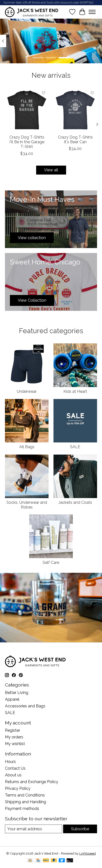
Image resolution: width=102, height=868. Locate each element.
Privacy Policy (17, 788)
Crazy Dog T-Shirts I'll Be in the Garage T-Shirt (26, 142)
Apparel (12, 699)
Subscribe (80, 829)
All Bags (26, 446)
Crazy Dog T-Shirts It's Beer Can (75, 139)
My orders (14, 737)
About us (13, 775)
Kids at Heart (75, 391)
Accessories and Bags (25, 706)
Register (12, 730)
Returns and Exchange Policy (31, 781)
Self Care (51, 562)
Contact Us (15, 768)
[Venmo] (62, 860)
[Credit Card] (38, 860)
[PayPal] (46, 860)
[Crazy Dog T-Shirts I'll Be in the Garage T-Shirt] (27, 110)
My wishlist (15, 743)
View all (51, 170)
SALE (75, 446)
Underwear (27, 391)
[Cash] (30, 860)
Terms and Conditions (25, 795)
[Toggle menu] (92, 12)
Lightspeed (87, 853)
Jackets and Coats (75, 502)
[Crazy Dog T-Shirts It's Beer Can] (75, 110)
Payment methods (22, 808)
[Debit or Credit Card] (70, 860)
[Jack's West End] (31, 12)
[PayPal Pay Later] (54, 860)
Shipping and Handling (25, 801)
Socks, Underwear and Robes (26, 504)
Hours (10, 761)
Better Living (16, 692)
